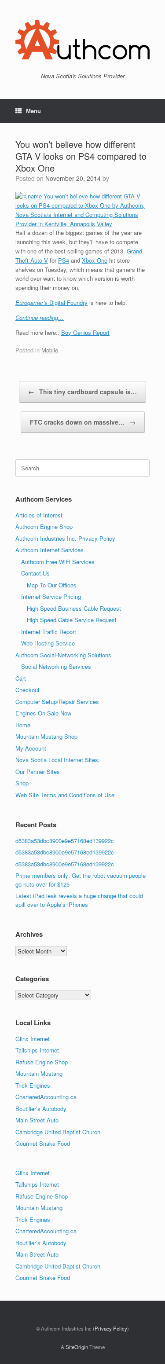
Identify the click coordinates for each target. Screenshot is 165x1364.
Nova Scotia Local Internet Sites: (57, 759)
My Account (30, 748)
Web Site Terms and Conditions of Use (64, 795)
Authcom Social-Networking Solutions (63, 655)
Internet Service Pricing (51, 596)
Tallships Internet (37, 1050)
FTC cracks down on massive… (83, 422)
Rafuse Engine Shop (41, 1062)
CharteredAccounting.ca (46, 1097)
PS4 (63, 260)
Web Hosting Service (48, 643)
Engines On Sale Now (43, 713)
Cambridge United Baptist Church (57, 1132)
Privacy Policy (111, 1328)
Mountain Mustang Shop (46, 736)
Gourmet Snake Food (42, 1143)
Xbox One (94, 260)
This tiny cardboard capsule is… (82, 391)
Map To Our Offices (52, 585)
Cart (20, 678)
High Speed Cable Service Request (72, 620)
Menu (33, 110)
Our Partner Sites (37, 771)
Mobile (49, 350)
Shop (22, 783)
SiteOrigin (77, 1346)
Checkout (27, 690)
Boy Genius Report (85, 332)
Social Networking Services (56, 666)
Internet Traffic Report (48, 631)
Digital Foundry (51, 302)
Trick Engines (32, 1085)
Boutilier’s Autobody (40, 1108)
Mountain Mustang (38, 1073)
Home (22, 725)
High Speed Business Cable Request (74, 608)
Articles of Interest (38, 515)
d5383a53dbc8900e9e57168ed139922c (64, 840)
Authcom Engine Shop (44, 526)
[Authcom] (82, 39)
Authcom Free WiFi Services (58, 561)
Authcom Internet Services (49, 550)
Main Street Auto (37, 1120)
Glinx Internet (32, 1038)
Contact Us (35, 573)
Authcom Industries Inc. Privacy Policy (65, 538)
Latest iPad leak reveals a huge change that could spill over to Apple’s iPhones (79, 900)
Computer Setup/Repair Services (57, 701)
